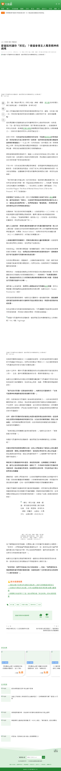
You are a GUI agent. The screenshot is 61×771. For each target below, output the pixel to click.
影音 (32, 9)
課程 (38, 9)
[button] (58, 8)
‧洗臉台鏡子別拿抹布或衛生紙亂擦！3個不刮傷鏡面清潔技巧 (31, 585)
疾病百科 (32, 764)
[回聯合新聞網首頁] (2, 4)
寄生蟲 (47, 102)
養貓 (51, 197)
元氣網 (6, 42)
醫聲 (55, 9)
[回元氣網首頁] (8, 4)
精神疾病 (48, 137)
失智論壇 (15, 9)
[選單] (59, 4)
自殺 (46, 286)
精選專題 (26, 764)
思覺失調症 (27, 128)
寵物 (10, 42)
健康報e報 (22, 757)
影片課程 (5, 662)
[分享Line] (3, 109)
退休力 (44, 9)
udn (2, 42)
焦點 (2, 9)
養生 (8, 9)
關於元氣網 (12, 764)
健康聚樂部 (19, 764)
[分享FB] (3, 103)
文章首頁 (43, 764)
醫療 (21, 9)
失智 (50, 9)
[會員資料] (56, 4)
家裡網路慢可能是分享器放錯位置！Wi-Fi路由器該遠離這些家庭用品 (25, 13)
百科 (27, 9)
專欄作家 (49, 764)
